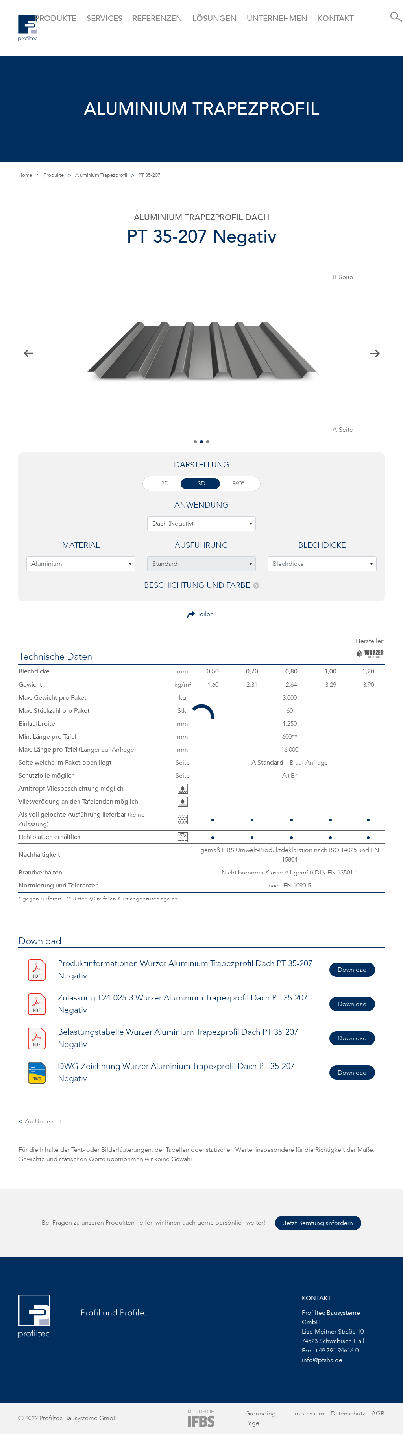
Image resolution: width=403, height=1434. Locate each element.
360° (238, 483)
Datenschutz (348, 1413)
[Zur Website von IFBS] (201, 1418)
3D (201, 483)
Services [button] (104, 18)
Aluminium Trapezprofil (101, 175)
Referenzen (157, 18)
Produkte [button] (55, 18)
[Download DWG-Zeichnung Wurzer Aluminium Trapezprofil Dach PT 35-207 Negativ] (37, 1072)
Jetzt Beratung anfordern (318, 1223)
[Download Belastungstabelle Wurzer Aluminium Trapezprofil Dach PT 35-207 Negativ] (37, 1038)
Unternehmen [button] (277, 18)
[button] (195, 441)
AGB (378, 1413)
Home (25, 175)
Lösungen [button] (214, 18)
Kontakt (335, 18)
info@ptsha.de (322, 1360)
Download (352, 969)
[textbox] (202, 524)
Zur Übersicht (40, 1121)
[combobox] (201, 523)
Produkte (54, 175)
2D (165, 483)
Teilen (205, 614)
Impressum (308, 1413)
